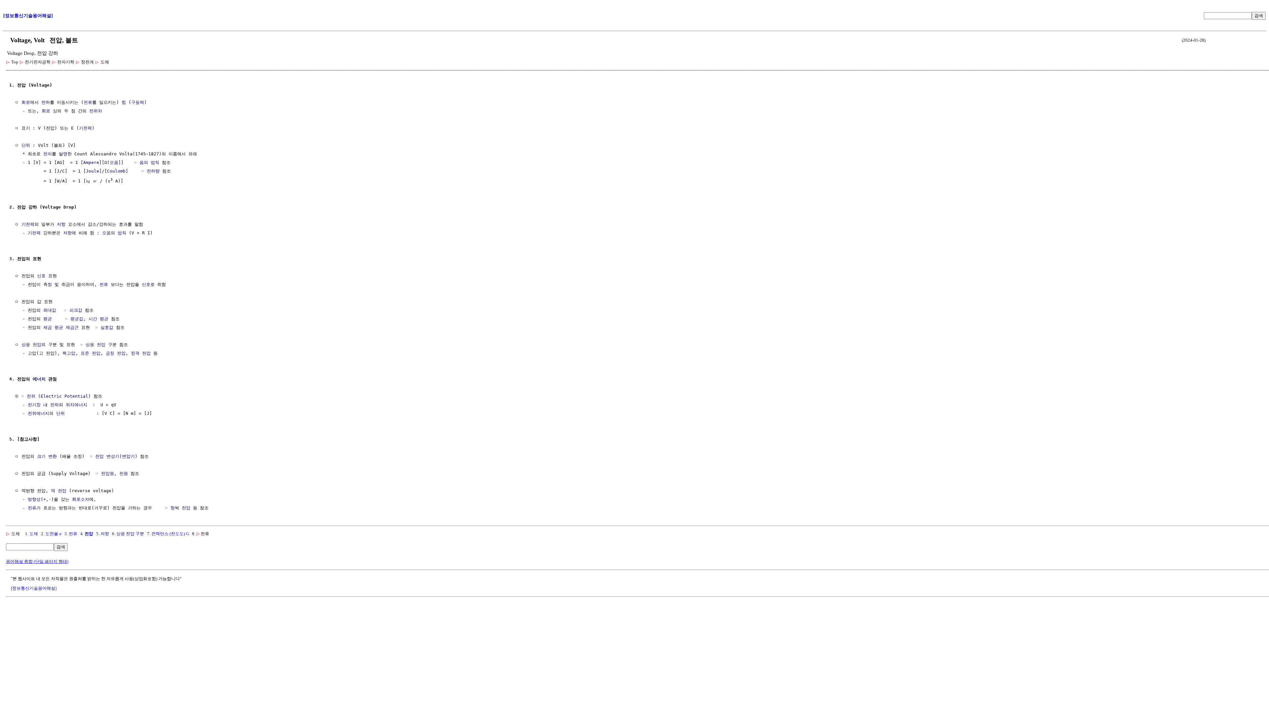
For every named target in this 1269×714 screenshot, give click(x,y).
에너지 (39, 379)
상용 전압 (31, 344)
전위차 (95, 110)
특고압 (68, 353)
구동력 (137, 102)
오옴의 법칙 (114, 232)
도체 (33, 533)
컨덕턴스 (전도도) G (170, 533)
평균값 (76, 318)
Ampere (91, 162)
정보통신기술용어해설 (28, 15)
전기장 (34, 404)
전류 (88, 102)
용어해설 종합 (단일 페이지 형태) (37, 561)
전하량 (153, 171)
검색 (1258, 15)
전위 (31, 396)
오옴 (114, 162)
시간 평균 (98, 318)
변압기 (128, 456)
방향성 (34, 499)
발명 (63, 153)
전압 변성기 (107, 456)
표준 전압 (90, 353)
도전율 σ (53, 533)
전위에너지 (38, 413)
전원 (123, 473)
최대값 (49, 310)
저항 (61, 224)
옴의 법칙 (149, 162)
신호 (41, 275)
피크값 (75, 310)
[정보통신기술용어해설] (34, 588)
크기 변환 (47, 456)
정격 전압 (141, 353)
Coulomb (116, 171)
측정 (47, 284)
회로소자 (80, 499)
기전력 (85, 128)
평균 (47, 318)
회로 (25, 102)
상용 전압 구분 (101, 344)
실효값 (106, 327)
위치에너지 (76, 404)
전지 (47, 153)
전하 (45, 102)
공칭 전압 (116, 353)
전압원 (107, 473)
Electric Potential (64, 396)
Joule (92, 171)
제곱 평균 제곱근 (61, 327)
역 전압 (58, 490)
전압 (89, 533)
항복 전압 (180, 507)
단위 (25, 145)
